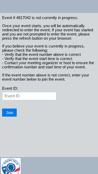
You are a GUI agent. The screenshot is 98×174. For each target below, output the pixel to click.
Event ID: (10, 88)
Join (9, 113)
